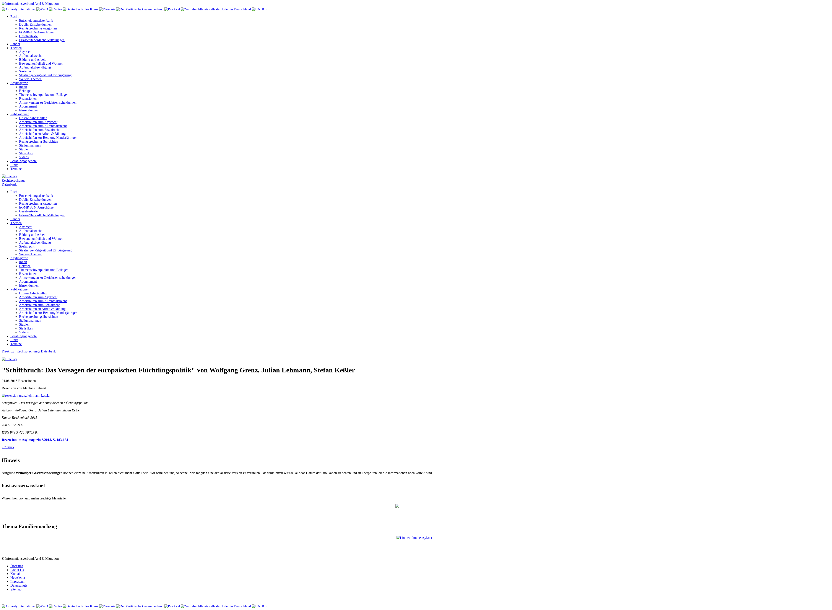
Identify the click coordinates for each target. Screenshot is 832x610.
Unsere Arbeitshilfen (33, 118)
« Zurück (8, 447)
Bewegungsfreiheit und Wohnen (41, 63)
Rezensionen (28, 98)
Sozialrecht (26, 71)
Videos (24, 157)
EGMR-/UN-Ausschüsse (36, 32)
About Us (17, 570)
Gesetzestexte (28, 36)
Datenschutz (18, 585)
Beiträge (25, 91)
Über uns (16, 566)
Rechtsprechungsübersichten (38, 141)
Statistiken (26, 153)
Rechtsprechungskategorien (38, 28)
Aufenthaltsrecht (30, 55)
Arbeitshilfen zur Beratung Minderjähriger (48, 137)
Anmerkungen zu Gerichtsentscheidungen (47, 102)
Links (14, 165)
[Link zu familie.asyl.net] (416, 546)
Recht (14, 16)
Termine (16, 169)
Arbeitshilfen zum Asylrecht (38, 122)
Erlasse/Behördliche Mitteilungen (42, 40)
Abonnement (28, 106)
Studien (24, 149)
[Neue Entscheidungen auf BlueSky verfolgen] (416, 176)
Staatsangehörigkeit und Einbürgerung (45, 75)
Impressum (17, 581)
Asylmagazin (19, 83)
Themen (16, 48)
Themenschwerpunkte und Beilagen (43, 94)
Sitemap (15, 589)
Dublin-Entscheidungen (35, 24)
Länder (15, 44)
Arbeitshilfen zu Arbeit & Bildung (42, 133)
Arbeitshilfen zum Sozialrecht (39, 130)
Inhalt (23, 87)
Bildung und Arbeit (32, 59)
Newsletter (17, 577)
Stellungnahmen (30, 145)
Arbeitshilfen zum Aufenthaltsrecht (43, 126)
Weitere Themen (30, 79)
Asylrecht (25, 52)
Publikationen (19, 114)
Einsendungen (29, 110)
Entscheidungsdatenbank (36, 20)
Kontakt (15, 574)
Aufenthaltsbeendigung (35, 67)
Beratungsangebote (23, 161)
